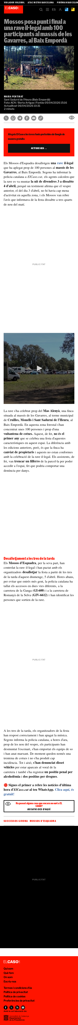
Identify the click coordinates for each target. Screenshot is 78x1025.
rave (60, 163)
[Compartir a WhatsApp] (13, 118)
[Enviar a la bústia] (71, 118)
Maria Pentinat (13, 96)
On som (8, 977)
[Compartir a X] (6, 118)
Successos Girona (16, 820)
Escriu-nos (10, 981)
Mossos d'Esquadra (43, 820)
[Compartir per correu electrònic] (33, 118)
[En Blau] (66, 9)
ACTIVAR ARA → (39, 148)
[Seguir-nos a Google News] (23, 1008)
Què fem (9, 972)
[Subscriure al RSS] (17, 1008)
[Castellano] (54, 9)
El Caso (13, 9)
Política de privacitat (16, 992)
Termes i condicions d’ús (18, 987)
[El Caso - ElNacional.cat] (12, 961)
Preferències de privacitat (19, 1000)
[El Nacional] (73, 9)
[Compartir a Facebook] (26, 118)
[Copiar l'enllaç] (40, 118)
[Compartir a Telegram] (19, 118)
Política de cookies (14, 996)
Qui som (8, 968)
